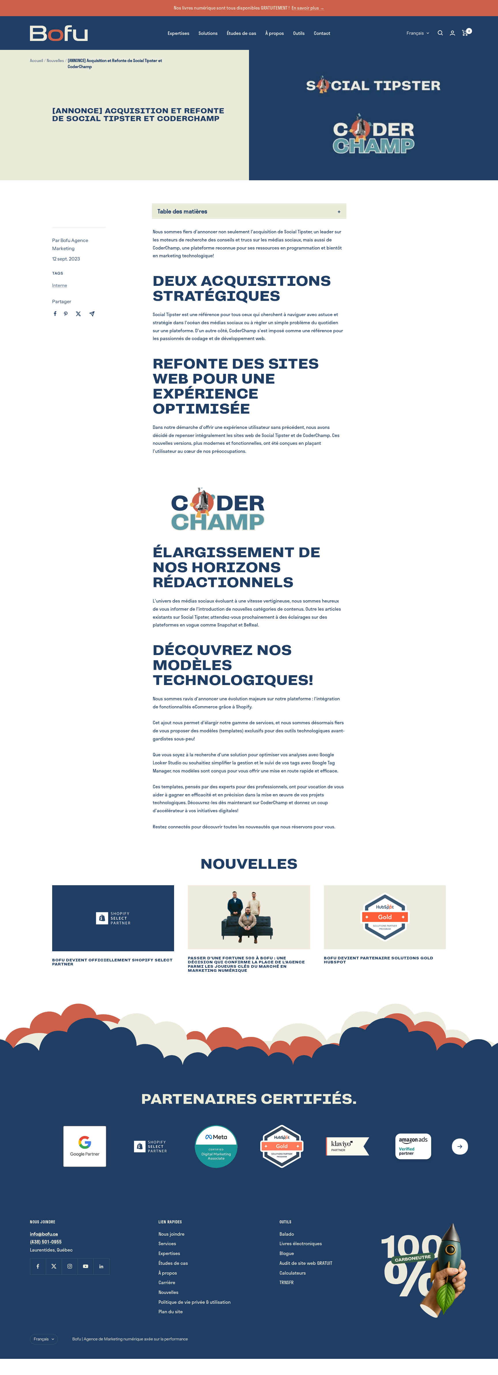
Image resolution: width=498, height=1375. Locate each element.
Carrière (167, 1282)
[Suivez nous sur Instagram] (70, 1266)
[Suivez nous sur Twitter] (54, 1266)
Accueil (36, 60)
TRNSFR (287, 1282)
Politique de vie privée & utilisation (195, 1301)
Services (167, 1243)
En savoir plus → (308, 7)
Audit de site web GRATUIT (306, 1263)
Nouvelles (55, 60)
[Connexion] (452, 33)
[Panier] (465, 33)
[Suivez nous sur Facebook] (38, 1266)
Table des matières (182, 211)
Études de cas (241, 32)
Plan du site (171, 1311)
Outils (299, 32)
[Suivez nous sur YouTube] (85, 1266)
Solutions (208, 32)
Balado (287, 1233)
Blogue (287, 1253)
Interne (59, 285)
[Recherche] (440, 32)
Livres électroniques (301, 1243)
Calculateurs (293, 1272)
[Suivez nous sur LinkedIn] (101, 1266)
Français (415, 32)
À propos (274, 32)
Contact (322, 32)
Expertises (178, 32)
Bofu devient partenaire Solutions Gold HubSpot (378, 960)
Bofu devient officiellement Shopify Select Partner (112, 962)
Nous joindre (171, 1233)
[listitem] (55, 313)
